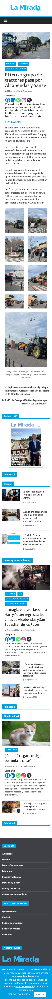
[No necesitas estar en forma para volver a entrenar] (11, 498)
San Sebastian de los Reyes (16, 69)
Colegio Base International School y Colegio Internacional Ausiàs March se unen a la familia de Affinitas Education (27, 390)
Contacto (6, 917)
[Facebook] (7, 100)
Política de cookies (11, 929)
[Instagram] (23, 100)
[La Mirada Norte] (20, 954)
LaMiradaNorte (29, 630)
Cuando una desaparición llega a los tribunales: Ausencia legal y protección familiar (34, 517)
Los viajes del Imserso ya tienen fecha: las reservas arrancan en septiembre (34, 690)
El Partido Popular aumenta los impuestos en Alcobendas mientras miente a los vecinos (34, 540)
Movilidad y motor (11, 883)
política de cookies (24, 986)
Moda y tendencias (11, 888)
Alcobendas (23, 64)
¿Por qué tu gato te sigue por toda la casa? (24, 758)
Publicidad (7, 934)
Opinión (6, 859)
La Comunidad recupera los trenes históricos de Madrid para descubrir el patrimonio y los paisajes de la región (34, 670)
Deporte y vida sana (11, 877)
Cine (20, 594)
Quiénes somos (9, 911)
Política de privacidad (12, 923)
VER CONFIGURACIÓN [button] (19, 994)
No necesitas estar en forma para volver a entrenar (33, 494)
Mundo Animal (11, 750)
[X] (29, 100)
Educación (7, 871)
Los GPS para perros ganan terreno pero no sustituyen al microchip (34, 806)
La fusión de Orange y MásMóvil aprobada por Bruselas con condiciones (24, 402)
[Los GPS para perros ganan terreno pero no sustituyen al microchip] (11, 808)
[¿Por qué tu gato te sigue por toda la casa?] (26, 733)
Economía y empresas (12, 865)
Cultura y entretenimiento (17, 599)
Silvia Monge (28, 91)
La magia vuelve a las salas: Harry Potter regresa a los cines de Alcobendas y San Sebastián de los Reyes (26, 617)
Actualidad (10, 64)
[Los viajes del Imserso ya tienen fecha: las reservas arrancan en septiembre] (11, 692)
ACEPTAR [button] (40, 994)
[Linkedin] (13, 100)
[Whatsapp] (18, 100)
